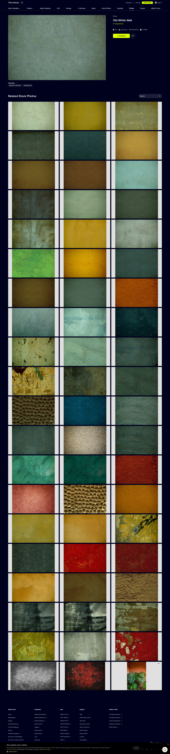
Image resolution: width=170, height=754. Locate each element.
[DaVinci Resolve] (70, 724)
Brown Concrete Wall (119, 304)
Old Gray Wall (65, 658)
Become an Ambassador (15, 736)
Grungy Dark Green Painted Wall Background (23, 157)
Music (94, 8)
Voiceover (82, 8)
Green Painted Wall (118, 127)
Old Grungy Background (16, 304)
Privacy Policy (84, 733)
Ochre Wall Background (16, 599)
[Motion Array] (68, 714)
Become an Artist (85, 724)
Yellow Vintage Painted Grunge (122, 157)
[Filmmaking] (67, 730)
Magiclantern (119, 24)
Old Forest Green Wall (67, 216)
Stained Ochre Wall (67, 599)
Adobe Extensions (13, 724)
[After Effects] (68, 717)
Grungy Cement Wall (16, 658)
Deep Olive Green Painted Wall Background (73, 127)
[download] (56, 127)
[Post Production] (70, 737)
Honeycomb (64, 511)
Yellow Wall (116, 511)
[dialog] (85, 748)
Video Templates (13, 8)
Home (10, 714)
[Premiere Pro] (68, 721)
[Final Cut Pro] (68, 727)
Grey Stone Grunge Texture (18, 687)
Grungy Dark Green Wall (17, 216)
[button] (58, 752)
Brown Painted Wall (67, 540)
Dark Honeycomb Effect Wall (18, 422)
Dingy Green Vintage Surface (121, 393)
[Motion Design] (69, 733)
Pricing (10, 730)
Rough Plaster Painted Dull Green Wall (124, 452)
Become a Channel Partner (16, 740)
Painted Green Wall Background (19, 275)
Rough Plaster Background (120, 599)
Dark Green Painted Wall (17, 334)
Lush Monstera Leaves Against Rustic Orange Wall (127, 687)
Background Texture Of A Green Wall (123, 334)
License (82, 736)
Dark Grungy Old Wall (16, 628)
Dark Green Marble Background (19, 570)
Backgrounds (27, 85)
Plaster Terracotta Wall (16, 511)
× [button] (168, 744)
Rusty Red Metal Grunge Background (72, 687)
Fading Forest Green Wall (120, 363)
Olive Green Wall (66, 245)
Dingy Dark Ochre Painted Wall (19, 540)
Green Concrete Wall (119, 186)
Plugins (142, 8)
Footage (68, 8)
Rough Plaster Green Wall (120, 422)
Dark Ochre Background (17, 186)
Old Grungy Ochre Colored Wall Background (74, 275)
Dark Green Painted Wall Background (72, 157)
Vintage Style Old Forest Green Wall (123, 216)
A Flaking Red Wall (118, 658)
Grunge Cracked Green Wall (18, 481)
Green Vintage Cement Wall (69, 363)
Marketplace (11, 717)
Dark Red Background (119, 481)
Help (81, 714)
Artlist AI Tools (155, 8)
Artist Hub (82, 721)
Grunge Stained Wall (16, 363)
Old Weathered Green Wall (17, 452)
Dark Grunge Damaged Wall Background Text (23, 393)
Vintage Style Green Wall (68, 334)
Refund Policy (84, 730)
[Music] (64, 740)
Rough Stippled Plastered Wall (70, 452)
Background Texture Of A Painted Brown (73, 186)
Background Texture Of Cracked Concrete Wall (75, 393)
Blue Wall (64, 422)
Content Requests (13, 727)
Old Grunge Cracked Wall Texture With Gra (125, 540)
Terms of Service (85, 727)
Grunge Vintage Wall (119, 245)
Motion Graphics (45, 8)
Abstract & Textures (15, 85)
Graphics (120, 8)
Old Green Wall (14, 127)
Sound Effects (106, 8)
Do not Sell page (47, 749)
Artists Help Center (85, 717)
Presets (29, 8)
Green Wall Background (68, 304)
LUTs (58, 8)
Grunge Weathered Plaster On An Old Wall (125, 628)
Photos (131, 8)
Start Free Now (147, 2)
